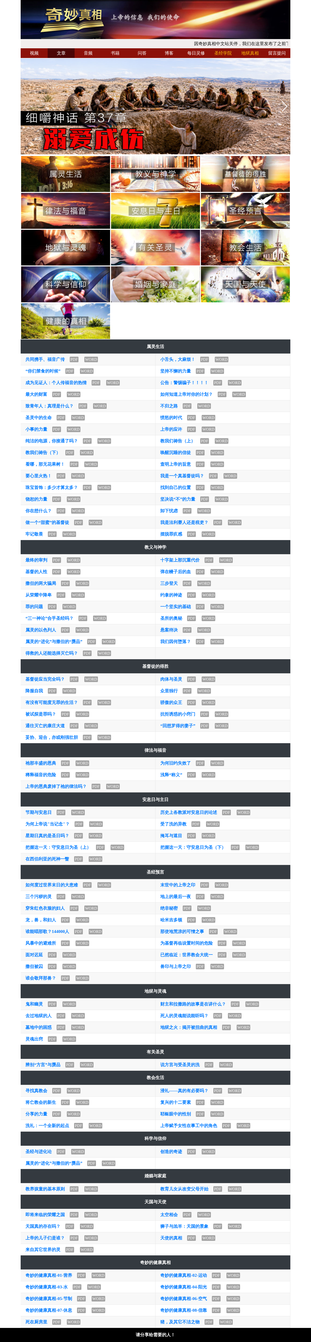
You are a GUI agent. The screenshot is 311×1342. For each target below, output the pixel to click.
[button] (284, 106)
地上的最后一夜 (175, 896)
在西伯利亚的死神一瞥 (47, 858)
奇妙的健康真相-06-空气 (183, 1298)
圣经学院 (223, 53)
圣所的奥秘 (171, 618)
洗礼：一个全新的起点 (47, 1125)
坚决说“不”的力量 (177, 499)
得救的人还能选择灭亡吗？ (52, 653)
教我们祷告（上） (177, 440)
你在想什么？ (39, 510)
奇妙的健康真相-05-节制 (49, 1298)
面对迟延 (34, 954)
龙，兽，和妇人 (41, 919)
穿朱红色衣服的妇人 (45, 908)
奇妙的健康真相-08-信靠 (183, 1310)
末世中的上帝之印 (177, 884)
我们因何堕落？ (175, 641)
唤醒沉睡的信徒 (175, 452)
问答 (142, 53)
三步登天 (169, 583)
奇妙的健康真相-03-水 (47, 1286)
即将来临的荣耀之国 (45, 1214)
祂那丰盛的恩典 (41, 763)
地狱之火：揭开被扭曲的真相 (188, 1027)
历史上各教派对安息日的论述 (188, 812)
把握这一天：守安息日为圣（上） (58, 847)
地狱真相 (250, 53)
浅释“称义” (171, 774)
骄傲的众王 (171, 702)
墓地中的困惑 (39, 1027)
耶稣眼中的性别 (175, 1113)
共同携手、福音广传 (45, 359)
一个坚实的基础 (175, 606)
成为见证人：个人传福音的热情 (56, 382)
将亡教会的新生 (41, 1102)
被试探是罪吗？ (41, 714)
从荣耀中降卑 (39, 595)
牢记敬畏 (34, 534)
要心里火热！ (39, 475)
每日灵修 (196, 53)
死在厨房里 (36, 1321)
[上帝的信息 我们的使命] (155, 19)
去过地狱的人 (39, 1015)
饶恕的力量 (36, 499)
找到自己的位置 (175, 487)
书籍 (115, 53)
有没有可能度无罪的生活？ (52, 702)
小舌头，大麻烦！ (177, 359)
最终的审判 (36, 560)
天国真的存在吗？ (43, 1226)
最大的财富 (36, 394)
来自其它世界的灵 (43, 1249)
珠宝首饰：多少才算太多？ (52, 487)
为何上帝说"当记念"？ (48, 824)
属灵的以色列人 (41, 629)
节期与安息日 (39, 812)
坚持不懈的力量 (175, 371)
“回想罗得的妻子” (177, 725)
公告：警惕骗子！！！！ (184, 382)
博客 (169, 53)
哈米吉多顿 (171, 919)
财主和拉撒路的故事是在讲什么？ (193, 1004)
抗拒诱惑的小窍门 (177, 714)
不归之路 (169, 405)
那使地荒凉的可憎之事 (182, 931)
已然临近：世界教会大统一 (186, 954)
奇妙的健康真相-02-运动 (183, 1275)
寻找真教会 (36, 1090)
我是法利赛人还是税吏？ (184, 522)
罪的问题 (34, 606)
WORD (91, 359)
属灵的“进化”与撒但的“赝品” (54, 641)
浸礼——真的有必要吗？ (184, 1090)
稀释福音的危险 (41, 774)
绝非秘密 (169, 908)
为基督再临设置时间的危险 (186, 943)
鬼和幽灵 (34, 1004)
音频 (88, 53)
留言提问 (277, 53)
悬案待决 (169, 629)
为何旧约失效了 (175, 763)
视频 (34, 53)
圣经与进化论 (39, 1151)
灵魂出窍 (34, 1039)
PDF (74, 359)
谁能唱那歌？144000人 (47, 931)
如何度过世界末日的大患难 (52, 884)
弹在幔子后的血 (175, 571)
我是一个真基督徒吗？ (182, 475)
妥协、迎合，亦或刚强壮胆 (52, 737)
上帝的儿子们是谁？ (45, 1237)
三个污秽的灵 (39, 896)
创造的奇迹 (171, 1151)
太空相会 (169, 1214)
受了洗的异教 (173, 824)
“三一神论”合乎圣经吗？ (50, 618)
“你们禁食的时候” (43, 371)
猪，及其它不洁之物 (180, 1321)
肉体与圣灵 (171, 679)
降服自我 (34, 690)
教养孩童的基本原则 (45, 1188)
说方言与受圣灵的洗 (180, 1064)
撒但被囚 (34, 966)
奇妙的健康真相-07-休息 (49, 1310)
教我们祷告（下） (43, 452)
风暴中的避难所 (41, 943)
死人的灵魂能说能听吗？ (184, 1015)
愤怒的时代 (171, 417)
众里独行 (169, 690)
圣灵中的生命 (39, 417)
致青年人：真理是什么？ (50, 405)
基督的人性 (36, 571)
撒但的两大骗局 (41, 583)
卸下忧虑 (169, 510)
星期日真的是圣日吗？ (47, 835)
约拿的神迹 (171, 595)
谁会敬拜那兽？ (41, 978)
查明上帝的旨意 (175, 464)
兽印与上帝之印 (175, 966)
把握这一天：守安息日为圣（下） (193, 847)
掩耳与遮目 (171, 835)
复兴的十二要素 (175, 1102)
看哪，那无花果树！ (45, 464)
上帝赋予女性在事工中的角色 (188, 1125)
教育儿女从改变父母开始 (184, 1188)
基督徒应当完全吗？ (45, 679)
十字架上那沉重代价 (180, 560)
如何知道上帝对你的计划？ (186, 394)
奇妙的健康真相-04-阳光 (183, 1286)
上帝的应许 (171, 429)
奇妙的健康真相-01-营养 (49, 1275)
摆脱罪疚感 (171, 534)
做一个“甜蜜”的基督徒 (47, 522)
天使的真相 (171, 1237)
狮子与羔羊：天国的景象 (184, 1226)
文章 (61, 53)
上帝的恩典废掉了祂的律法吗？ (56, 786)
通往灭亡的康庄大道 (45, 725)
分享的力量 (36, 1113)
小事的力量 (36, 429)
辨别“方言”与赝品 (43, 1064)
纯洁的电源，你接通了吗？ (52, 440)
